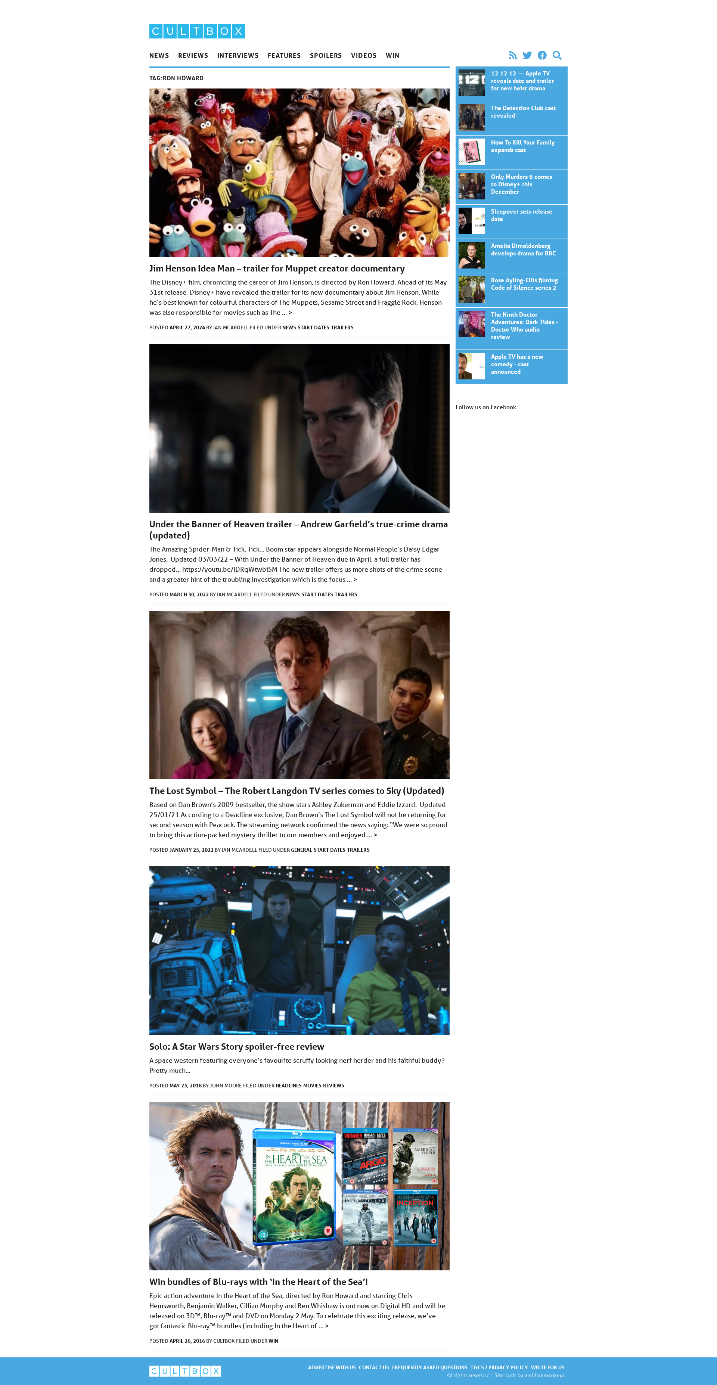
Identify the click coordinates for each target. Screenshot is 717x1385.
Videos (363, 55)
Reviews (193, 55)
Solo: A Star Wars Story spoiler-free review (236, 1046)
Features (284, 55)
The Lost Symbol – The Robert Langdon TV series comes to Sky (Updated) (296, 790)
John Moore (226, 1085)
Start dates (313, 327)
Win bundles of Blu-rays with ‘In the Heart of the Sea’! (258, 1281)
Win (393, 55)
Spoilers (326, 55)
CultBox (224, 1341)
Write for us (548, 1367)
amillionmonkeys (545, 1375)
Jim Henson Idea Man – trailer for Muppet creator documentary (277, 268)
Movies (312, 1085)
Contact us (374, 1367)
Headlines (289, 1085)
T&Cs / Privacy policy (499, 1367)
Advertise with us (332, 1367)
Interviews (238, 55)
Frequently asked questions (430, 1367)
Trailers (342, 327)
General (301, 849)
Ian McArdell (231, 327)
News (159, 55)
